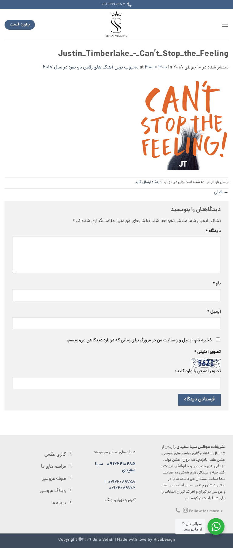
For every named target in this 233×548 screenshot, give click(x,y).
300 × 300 (156, 67)
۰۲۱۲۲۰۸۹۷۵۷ (122, 482)
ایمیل (214, 311)
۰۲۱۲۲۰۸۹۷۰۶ (122, 488)
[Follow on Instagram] (185, 510)
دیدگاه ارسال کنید (148, 182)
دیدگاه (213, 231)
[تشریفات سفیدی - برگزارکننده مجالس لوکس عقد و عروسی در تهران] (116, 24)
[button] (224, 24)
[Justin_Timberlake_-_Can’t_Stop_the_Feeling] (182, 124)
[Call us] (177, 510)
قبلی (221, 192)
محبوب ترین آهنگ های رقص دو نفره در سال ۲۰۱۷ (90, 67)
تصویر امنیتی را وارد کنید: (198, 371)
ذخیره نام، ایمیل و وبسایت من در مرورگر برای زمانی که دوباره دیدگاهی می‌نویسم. (139, 340)
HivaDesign (164, 539)
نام (217, 283)
